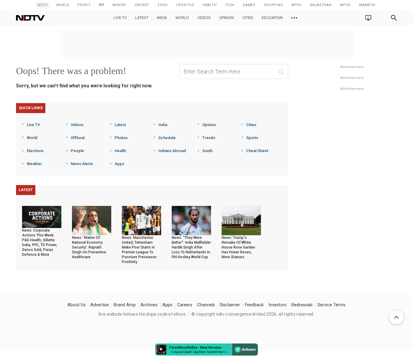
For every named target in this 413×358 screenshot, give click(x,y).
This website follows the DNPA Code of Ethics (142, 314)
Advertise (99, 305)
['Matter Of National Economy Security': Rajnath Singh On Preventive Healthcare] (91, 220)
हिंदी (101, 5)
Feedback (254, 305)
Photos (121, 137)
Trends (208, 137)
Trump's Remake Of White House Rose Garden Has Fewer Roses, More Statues (238, 247)
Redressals (302, 305)
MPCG (345, 5)
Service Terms (331, 305)
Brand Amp (125, 305)
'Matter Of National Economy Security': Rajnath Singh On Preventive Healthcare (89, 247)
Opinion (226, 17)
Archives (149, 305)
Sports (252, 137)
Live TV (120, 17)
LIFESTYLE (185, 5)
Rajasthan (320, 5)
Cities (247, 17)
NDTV (43, 5)
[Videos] (294, 17)
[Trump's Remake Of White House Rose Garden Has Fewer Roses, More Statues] (241, 220)
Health (120, 150)
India (162, 17)
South (207, 150)
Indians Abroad (172, 150)
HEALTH (209, 5)
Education (272, 17)
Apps (119, 163)
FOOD (163, 5)
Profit (83, 5)
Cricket (142, 5)
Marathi (367, 5)
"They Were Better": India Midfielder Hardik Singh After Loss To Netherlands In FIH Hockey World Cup (191, 247)
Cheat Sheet (257, 150)
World (62, 5)
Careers (184, 305)
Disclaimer (230, 305)
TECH (229, 5)
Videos (204, 17)
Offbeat (78, 137)
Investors (277, 305)
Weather (34, 163)
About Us (76, 305)
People (77, 150)
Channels (206, 305)
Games (249, 5)
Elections (35, 150)
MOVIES (119, 5)
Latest (141, 17)
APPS (296, 5)
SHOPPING (273, 5)
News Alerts (82, 163)
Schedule (167, 137)
